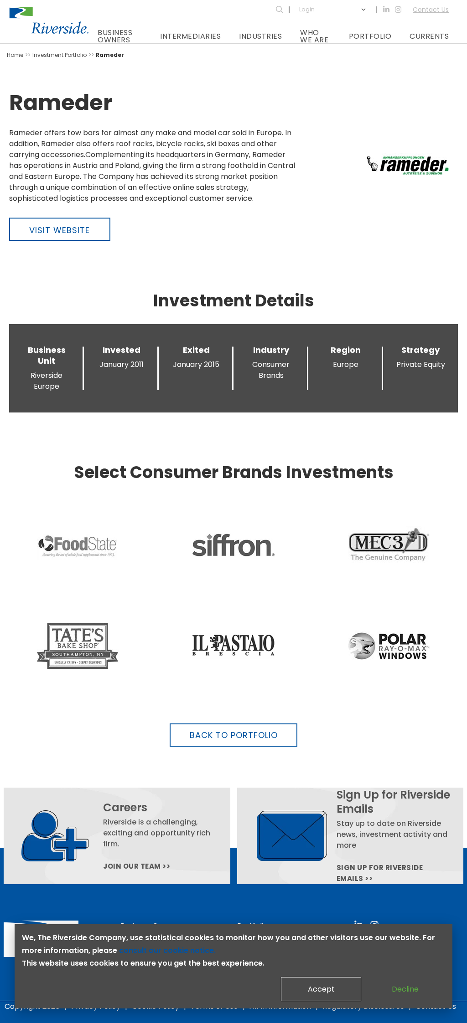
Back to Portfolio (234, 735)
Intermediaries (190, 36)
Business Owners (115, 36)
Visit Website (59, 230)
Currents (429, 36)
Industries (260, 36)
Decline (405, 989)
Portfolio (370, 36)
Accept (321, 989)
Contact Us (431, 9)
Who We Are (314, 36)
